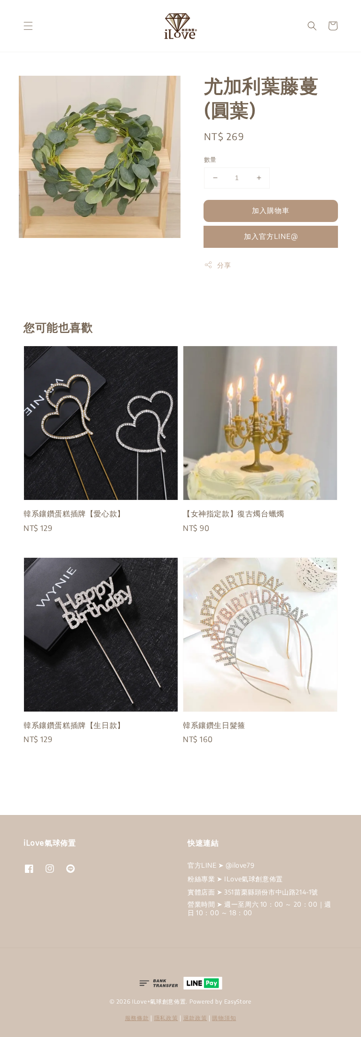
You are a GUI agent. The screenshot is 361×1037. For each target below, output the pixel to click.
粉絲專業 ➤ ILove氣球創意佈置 (235, 879)
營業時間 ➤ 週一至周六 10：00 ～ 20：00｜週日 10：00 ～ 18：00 (259, 908)
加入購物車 (271, 210)
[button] (28, 26)
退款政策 (195, 1017)
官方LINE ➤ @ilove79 (221, 865)
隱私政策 (166, 1017)
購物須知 (224, 1017)
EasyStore (237, 1001)
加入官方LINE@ (271, 236)
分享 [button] (224, 265)
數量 (210, 159)
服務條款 (137, 1017)
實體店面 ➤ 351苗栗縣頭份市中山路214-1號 (253, 892)
